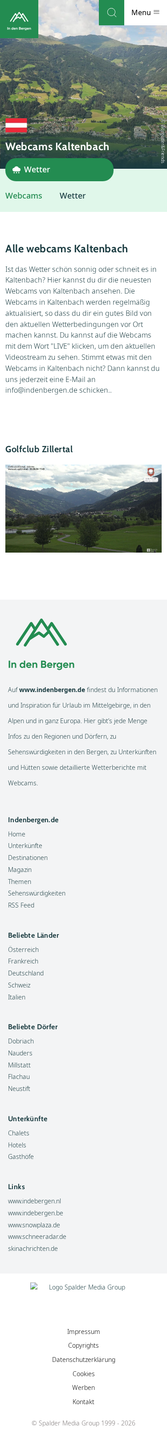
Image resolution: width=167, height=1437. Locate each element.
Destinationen (28, 857)
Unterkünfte (25, 845)
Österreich (23, 949)
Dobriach (21, 1041)
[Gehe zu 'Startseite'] (19, 19)
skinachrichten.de (33, 1248)
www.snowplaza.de (34, 1225)
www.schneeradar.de (37, 1236)
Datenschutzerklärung (83, 1359)
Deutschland (26, 973)
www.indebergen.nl (34, 1201)
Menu (142, 12)
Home (16, 834)
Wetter (73, 195)
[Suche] (111, 12)
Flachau (19, 1076)
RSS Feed (21, 905)
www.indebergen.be (35, 1213)
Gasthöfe (21, 1156)
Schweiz (19, 985)
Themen (19, 881)
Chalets (18, 1133)
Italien (16, 997)
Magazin (20, 869)
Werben (83, 1387)
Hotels (17, 1145)
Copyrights (83, 1345)
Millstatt (19, 1065)
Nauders (20, 1053)
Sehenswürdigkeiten (36, 893)
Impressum (83, 1331)
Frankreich (23, 961)
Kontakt (83, 1401)
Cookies (84, 1373)
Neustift (19, 1088)
